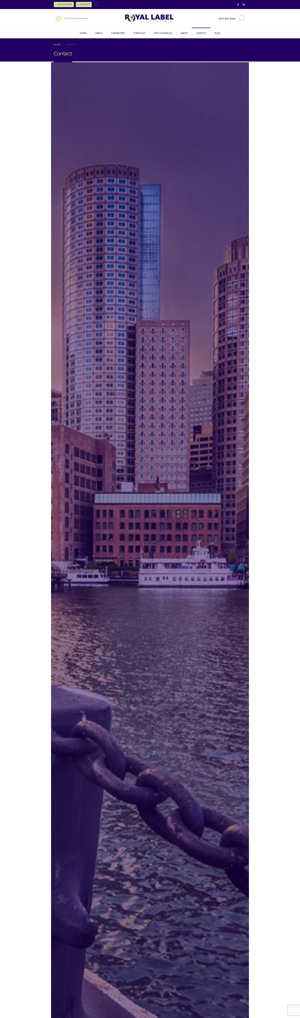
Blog (217, 33)
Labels (98, 33)
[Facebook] (238, 4)
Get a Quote (65, 4)
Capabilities (118, 33)
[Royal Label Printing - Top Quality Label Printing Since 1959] (150, 18)
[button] (97, 4)
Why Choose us (163, 33)
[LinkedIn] (243, 4)
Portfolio (139, 33)
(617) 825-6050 (227, 18)
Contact (85, 4)
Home (83, 33)
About (184, 33)
